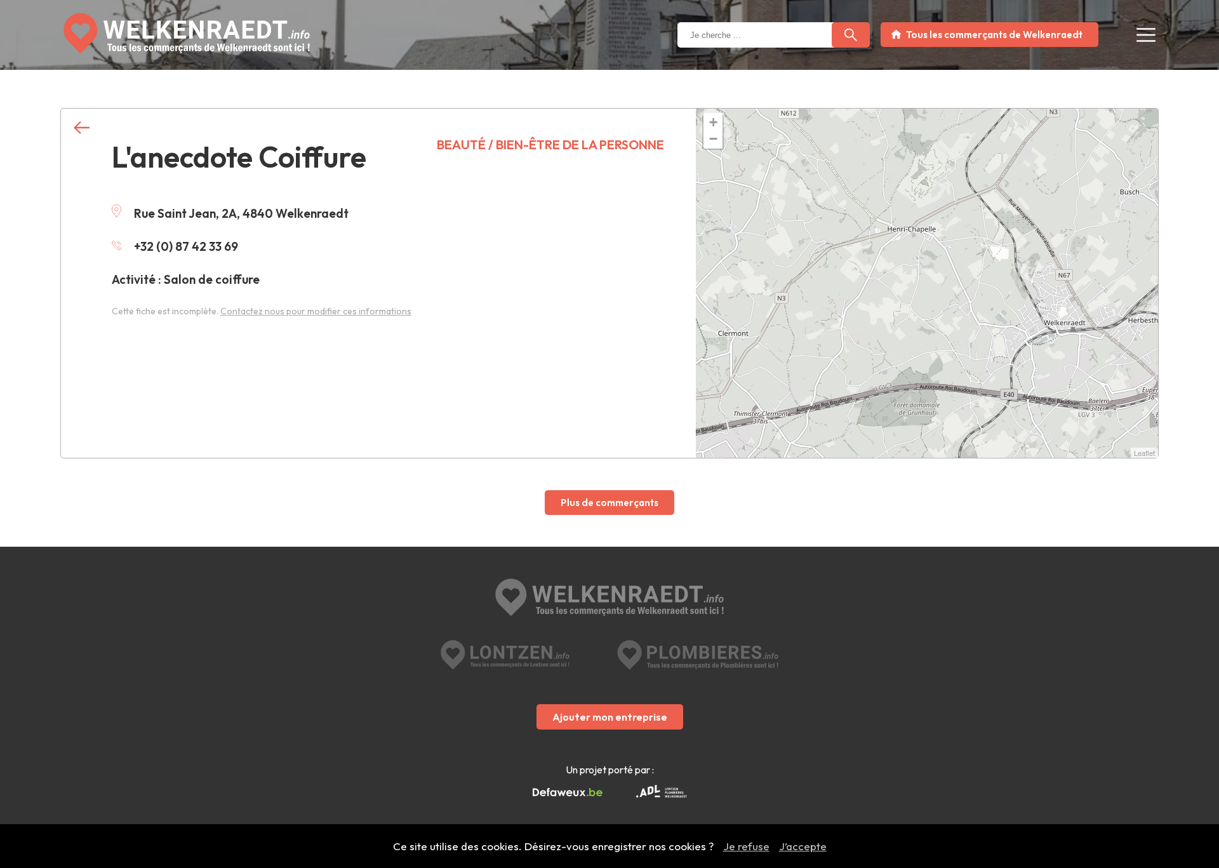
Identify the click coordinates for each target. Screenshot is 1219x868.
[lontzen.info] (505, 655)
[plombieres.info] (697, 655)
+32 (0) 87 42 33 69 (186, 246)
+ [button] (713, 122)
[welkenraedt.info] (609, 598)
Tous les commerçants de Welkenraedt (994, 35)
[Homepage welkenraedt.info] (186, 33)
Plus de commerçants (609, 503)
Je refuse (746, 846)
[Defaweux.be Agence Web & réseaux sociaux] (568, 792)
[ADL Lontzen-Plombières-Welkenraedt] (661, 792)
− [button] (713, 139)
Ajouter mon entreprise (609, 717)
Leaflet (1144, 453)
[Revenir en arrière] (82, 128)
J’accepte (803, 846)
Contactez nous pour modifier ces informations (315, 311)
